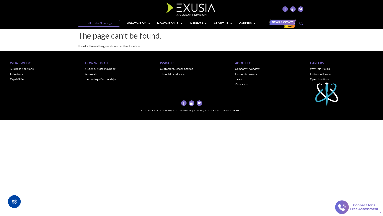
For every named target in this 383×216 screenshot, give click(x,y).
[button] (301, 23)
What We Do (136, 23)
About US (221, 23)
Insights (196, 23)
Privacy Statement (207, 110)
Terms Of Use (232, 110)
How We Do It (168, 23)
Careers (245, 23)
